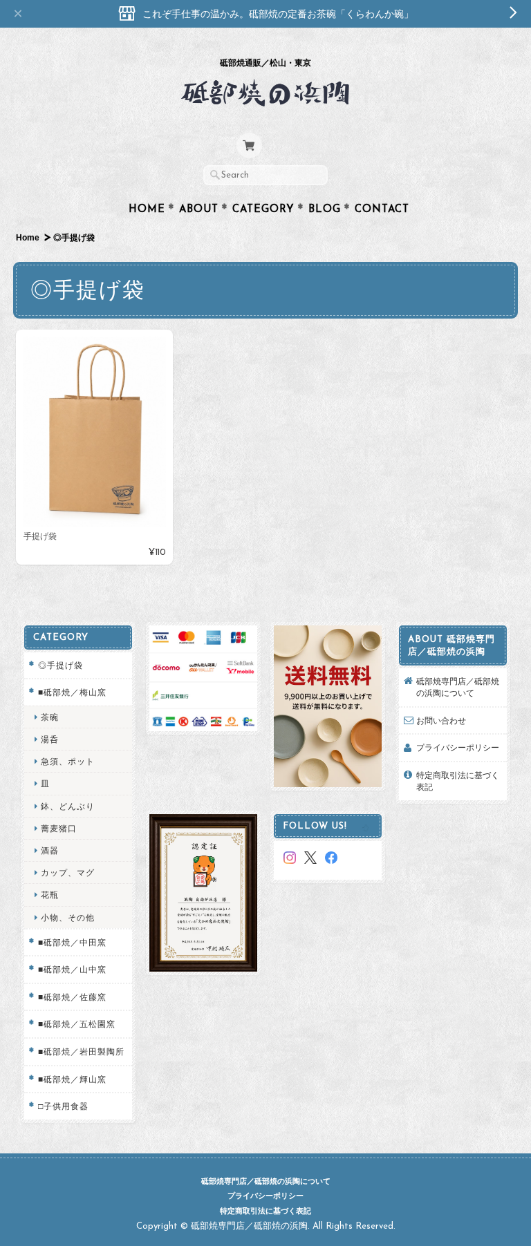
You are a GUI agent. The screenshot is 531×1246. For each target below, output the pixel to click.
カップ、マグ (68, 872)
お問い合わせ (441, 720)
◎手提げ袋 (60, 665)
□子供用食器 (63, 1106)
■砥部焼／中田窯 (72, 942)
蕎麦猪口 (59, 828)
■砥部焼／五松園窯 (76, 1023)
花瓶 (50, 894)
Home (147, 210)
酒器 (50, 850)
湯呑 (50, 739)
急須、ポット (68, 761)
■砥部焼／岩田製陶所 (81, 1051)
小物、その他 (68, 917)
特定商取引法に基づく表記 (457, 781)
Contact (382, 210)
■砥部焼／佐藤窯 (72, 996)
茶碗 (50, 716)
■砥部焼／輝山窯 (72, 1079)
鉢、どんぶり (68, 806)
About (198, 210)
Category (263, 210)
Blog (324, 210)
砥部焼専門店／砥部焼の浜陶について (457, 687)
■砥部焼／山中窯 (72, 969)
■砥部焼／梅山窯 (72, 692)
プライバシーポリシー (457, 747)
